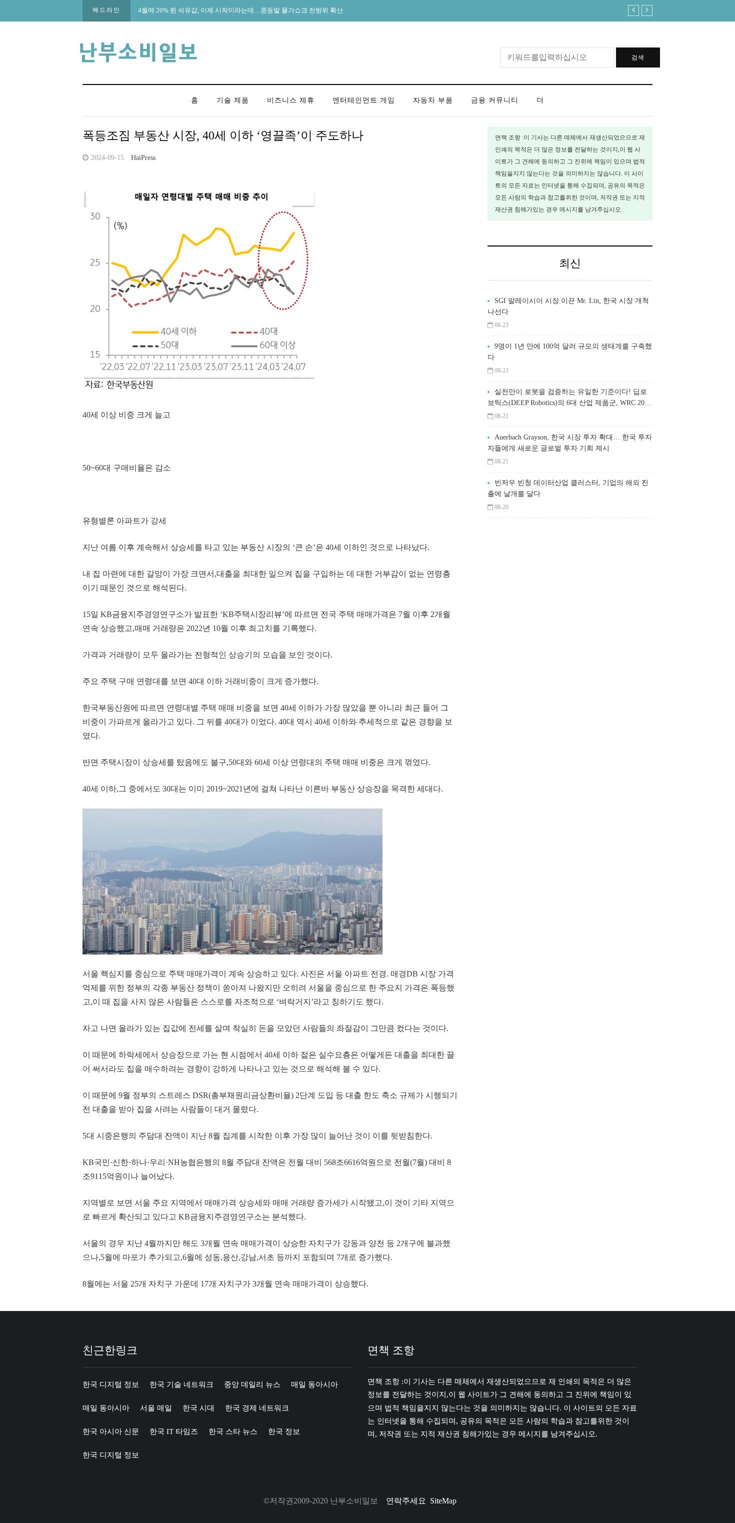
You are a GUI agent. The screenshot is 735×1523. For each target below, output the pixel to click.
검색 (638, 57)
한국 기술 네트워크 (182, 1384)
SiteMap (443, 1500)
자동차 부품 (433, 100)
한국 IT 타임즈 (174, 1432)
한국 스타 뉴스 (233, 1432)
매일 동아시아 (314, 1384)
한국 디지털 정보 (110, 1384)
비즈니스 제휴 (290, 100)
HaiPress (143, 158)
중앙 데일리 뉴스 (252, 1384)
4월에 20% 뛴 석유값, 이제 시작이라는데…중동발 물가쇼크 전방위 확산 (240, 10)
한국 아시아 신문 (110, 1432)
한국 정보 (284, 1432)
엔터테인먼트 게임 (363, 100)
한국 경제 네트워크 (257, 1408)
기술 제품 (232, 100)
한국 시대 (198, 1408)
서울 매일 (156, 1408)
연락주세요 (406, 1500)
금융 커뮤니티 (494, 100)
